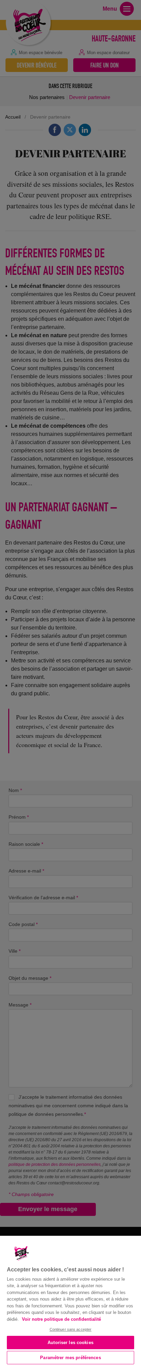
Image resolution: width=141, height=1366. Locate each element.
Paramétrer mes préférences (70, 1357)
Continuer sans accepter (71, 1329)
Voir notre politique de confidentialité (61, 1319)
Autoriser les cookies (70, 1342)
